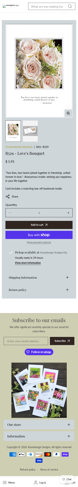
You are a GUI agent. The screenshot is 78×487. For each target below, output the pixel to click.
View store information (28, 262)
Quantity (11, 204)
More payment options (39, 242)
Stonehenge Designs (18, 147)
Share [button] (15, 196)
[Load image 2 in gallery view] (30, 131)
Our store (14, 424)
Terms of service (49, 469)
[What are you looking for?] (69, 6)
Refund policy (27, 469)
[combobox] (51, 6)
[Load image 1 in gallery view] (13, 131)
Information (16, 436)
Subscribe (60, 340)
